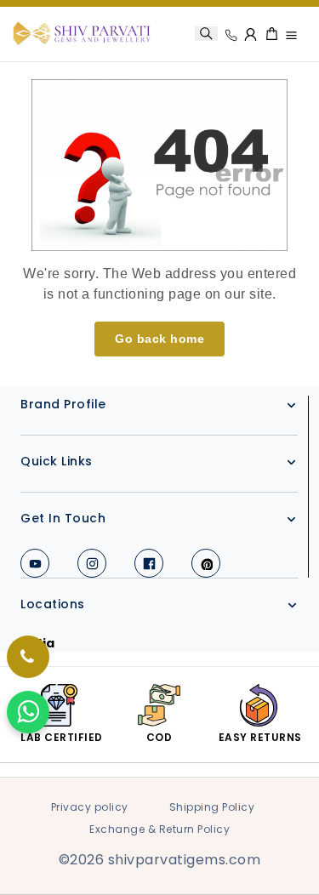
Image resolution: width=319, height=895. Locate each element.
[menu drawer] (291, 35)
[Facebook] (148, 563)
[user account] (251, 33)
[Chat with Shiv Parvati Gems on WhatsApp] (28, 712)
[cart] (271, 34)
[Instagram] (91, 563)
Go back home (159, 338)
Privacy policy (89, 807)
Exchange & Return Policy (159, 829)
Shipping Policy (212, 807)
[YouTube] (34, 563)
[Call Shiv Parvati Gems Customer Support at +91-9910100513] (28, 657)
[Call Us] (231, 35)
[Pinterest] (205, 563)
